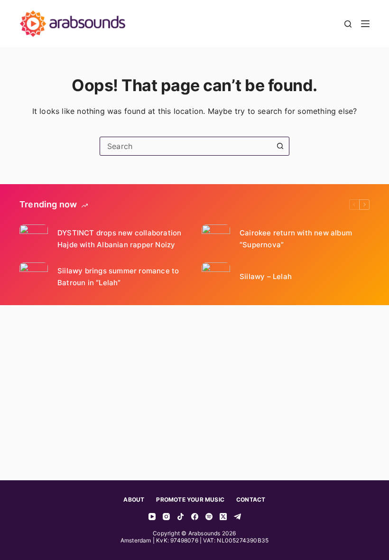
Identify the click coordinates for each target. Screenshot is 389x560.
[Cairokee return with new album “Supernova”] (216, 238)
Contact (250, 499)
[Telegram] (237, 516)
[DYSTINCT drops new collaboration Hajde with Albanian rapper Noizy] (33, 238)
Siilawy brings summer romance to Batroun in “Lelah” (118, 277)
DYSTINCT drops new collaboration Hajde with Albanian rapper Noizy (119, 239)
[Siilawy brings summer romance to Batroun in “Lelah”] (33, 276)
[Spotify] (209, 516)
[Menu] (365, 23)
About (133, 499)
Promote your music (190, 499)
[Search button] (280, 146)
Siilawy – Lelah (266, 276)
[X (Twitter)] (223, 516)
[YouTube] (152, 516)
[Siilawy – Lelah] (216, 276)
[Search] (348, 24)
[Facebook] (194, 516)
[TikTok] (180, 516)
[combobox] (185, 146)
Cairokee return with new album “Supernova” (296, 239)
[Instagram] (166, 516)
